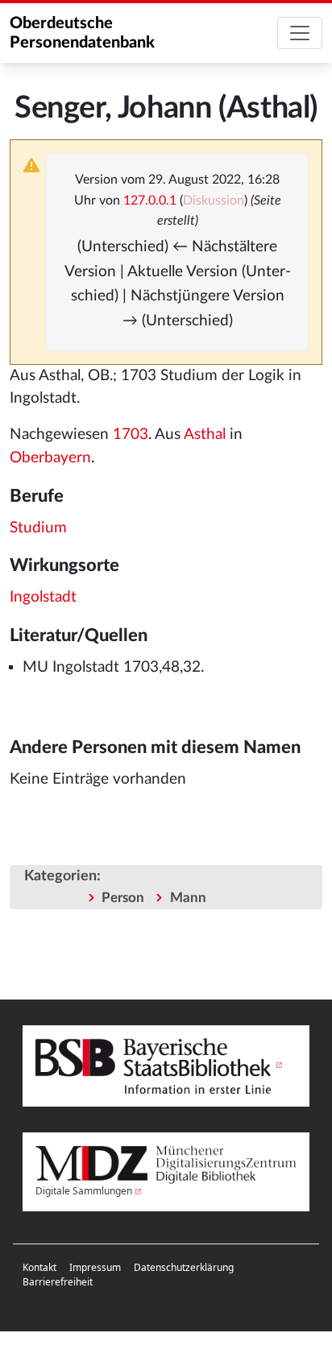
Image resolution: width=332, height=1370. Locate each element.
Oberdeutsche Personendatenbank (82, 33)
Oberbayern (50, 458)
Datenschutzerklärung (184, 1267)
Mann (188, 897)
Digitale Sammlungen (83, 1191)
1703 (130, 434)
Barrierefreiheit (58, 1282)
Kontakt (39, 1267)
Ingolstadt (43, 597)
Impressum (95, 1267)
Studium (38, 528)
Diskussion (213, 200)
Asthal (205, 434)
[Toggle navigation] (299, 33)
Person (123, 897)
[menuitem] (39, 1267)
